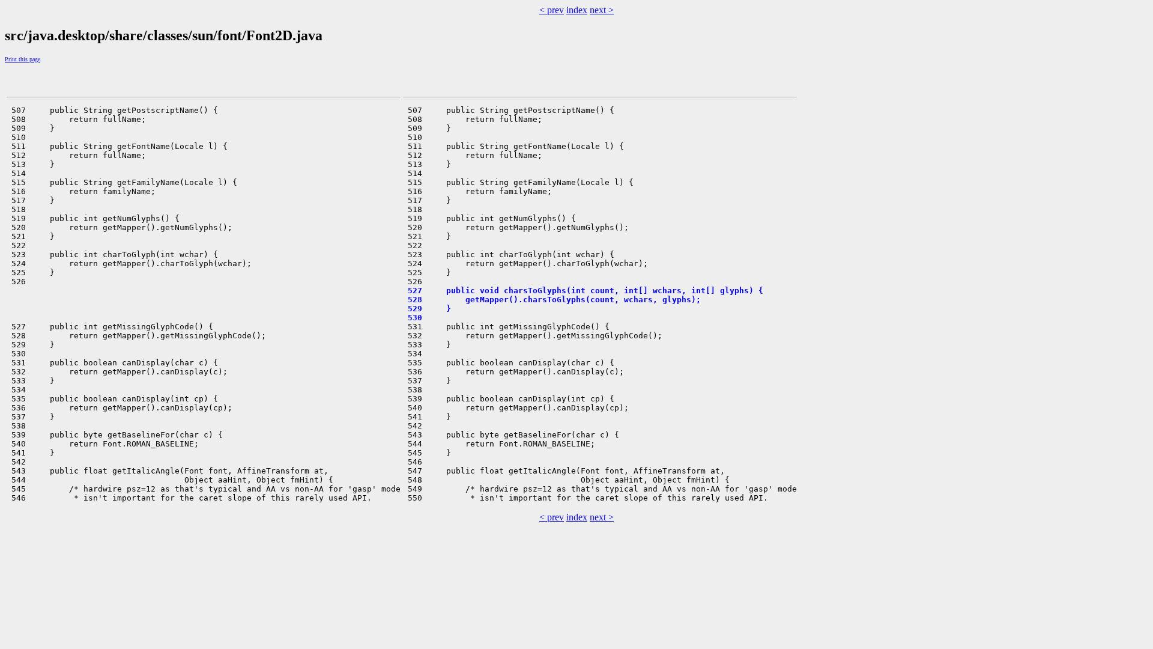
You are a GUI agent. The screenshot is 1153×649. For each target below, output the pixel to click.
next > (602, 10)
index (576, 10)
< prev (551, 10)
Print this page (22, 59)
